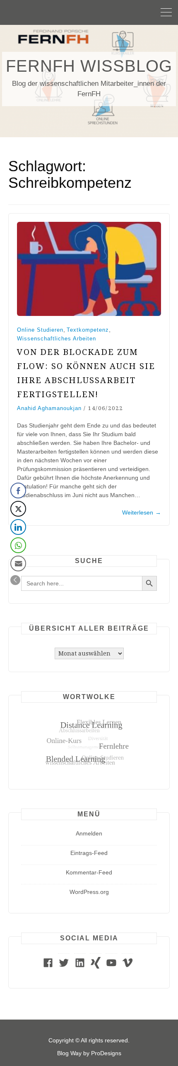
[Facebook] (48, 966)
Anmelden (89, 833)
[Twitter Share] (18, 509)
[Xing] (95, 966)
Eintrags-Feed (89, 853)
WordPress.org (89, 892)
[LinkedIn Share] (18, 527)
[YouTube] (111, 966)
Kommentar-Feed (89, 872)
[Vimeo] (127, 966)
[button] (15, 580)
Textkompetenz (88, 330)
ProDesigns (106, 1053)
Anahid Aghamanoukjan (49, 408)
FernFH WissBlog (89, 66)
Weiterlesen (141, 512)
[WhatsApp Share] (18, 545)
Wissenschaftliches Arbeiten (56, 338)
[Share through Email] (18, 563)
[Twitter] (64, 966)
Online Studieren (40, 330)
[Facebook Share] (18, 490)
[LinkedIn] (80, 966)
